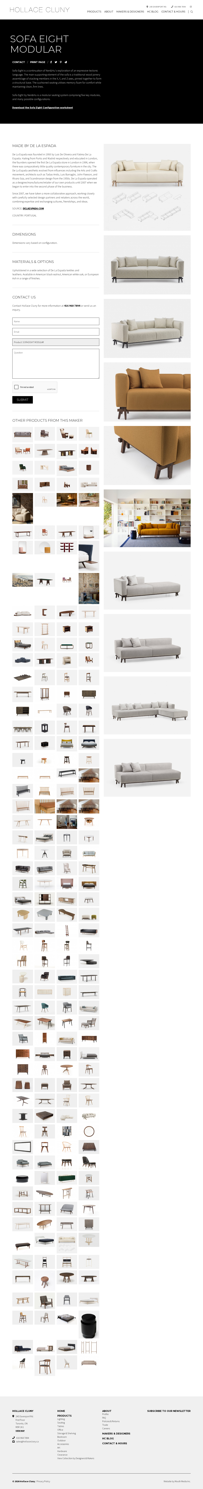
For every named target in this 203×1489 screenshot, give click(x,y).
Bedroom (62, 1436)
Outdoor (61, 1440)
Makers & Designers (130, 11)
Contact (18, 62)
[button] (192, 11)
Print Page (37, 62)
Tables (60, 1426)
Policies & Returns (110, 1421)
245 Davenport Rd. (158, 6)
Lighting (61, 1419)
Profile (105, 1414)
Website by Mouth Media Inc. (177, 1481)
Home (61, 1411)
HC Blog (152, 11)
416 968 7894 (180, 6)
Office (60, 1429)
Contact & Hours (173, 11)
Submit (22, 400)
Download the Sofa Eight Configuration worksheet (42, 107)
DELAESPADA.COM (33, 208)
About (108, 11)
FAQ (104, 1417)
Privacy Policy (43, 1481)
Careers (106, 1428)
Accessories (63, 1443)
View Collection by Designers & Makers (75, 1458)
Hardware (62, 1451)
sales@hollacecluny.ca (27, 1441)
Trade (105, 1424)
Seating (61, 1422)
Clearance (62, 1454)
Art (58, 1447)
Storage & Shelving (66, 1433)
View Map (20, 1430)
